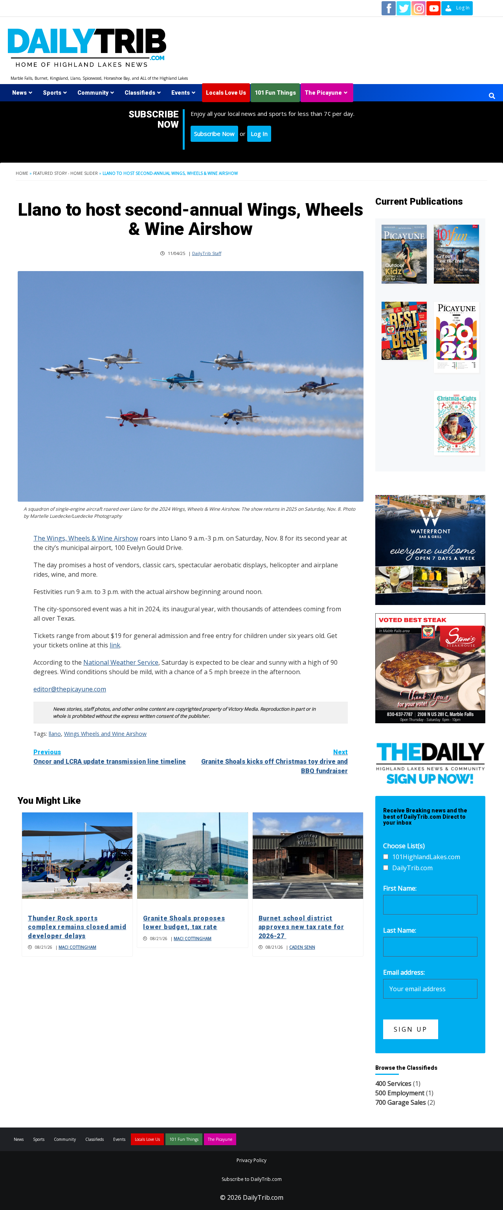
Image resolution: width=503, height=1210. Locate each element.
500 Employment (399, 1093)
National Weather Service (120, 662)
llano (55, 733)
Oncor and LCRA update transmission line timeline (109, 756)
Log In (259, 134)
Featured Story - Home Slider (65, 173)
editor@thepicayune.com (69, 689)
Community (92, 93)
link (115, 645)
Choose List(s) (404, 846)
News (19, 93)
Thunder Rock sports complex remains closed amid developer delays (77, 927)
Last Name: (399, 930)
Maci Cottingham (77, 947)
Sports (52, 93)
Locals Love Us (226, 93)
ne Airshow (121, 538)
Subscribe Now (214, 134)
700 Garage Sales (400, 1102)
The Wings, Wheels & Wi (69, 538)
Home (22, 173)
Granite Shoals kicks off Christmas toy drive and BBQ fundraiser (274, 761)
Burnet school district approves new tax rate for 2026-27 (301, 927)
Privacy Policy (251, 1160)
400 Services (393, 1083)
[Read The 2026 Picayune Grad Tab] (456, 337)
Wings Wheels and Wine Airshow (105, 733)
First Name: (400, 888)
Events (180, 93)
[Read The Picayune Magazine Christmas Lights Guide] (456, 423)
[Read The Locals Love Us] (404, 330)
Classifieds (140, 93)
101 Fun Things (275, 93)
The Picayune (323, 93)
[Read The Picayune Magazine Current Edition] (404, 254)
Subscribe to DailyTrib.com (252, 1179)
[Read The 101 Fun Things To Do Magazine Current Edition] (456, 254)
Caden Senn (302, 947)
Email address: (404, 972)
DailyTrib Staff (206, 253)
